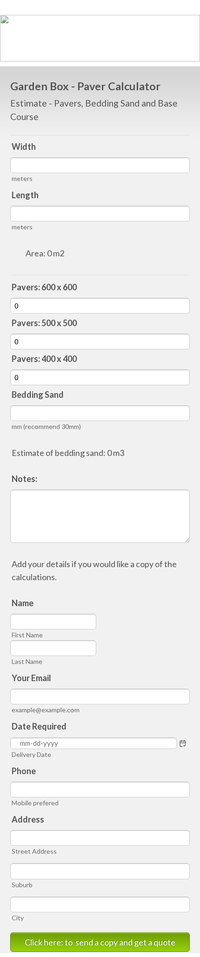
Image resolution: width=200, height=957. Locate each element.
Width (24, 146)
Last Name (27, 661)
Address (28, 819)
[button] (183, 743)
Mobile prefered (35, 803)
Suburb (22, 885)
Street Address (34, 851)
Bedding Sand (38, 394)
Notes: (24, 479)
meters (22, 178)
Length (25, 195)
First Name (27, 635)
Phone (24, 771)
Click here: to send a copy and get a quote (100, 942)
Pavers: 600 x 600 (44, 287)
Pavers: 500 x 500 (44, 323)
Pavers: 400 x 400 (44, 359)
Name (22, 603)
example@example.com (46, 710)
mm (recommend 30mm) (46, 426)
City (18, 918)
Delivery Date (31, 754)
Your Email (31, 678)
